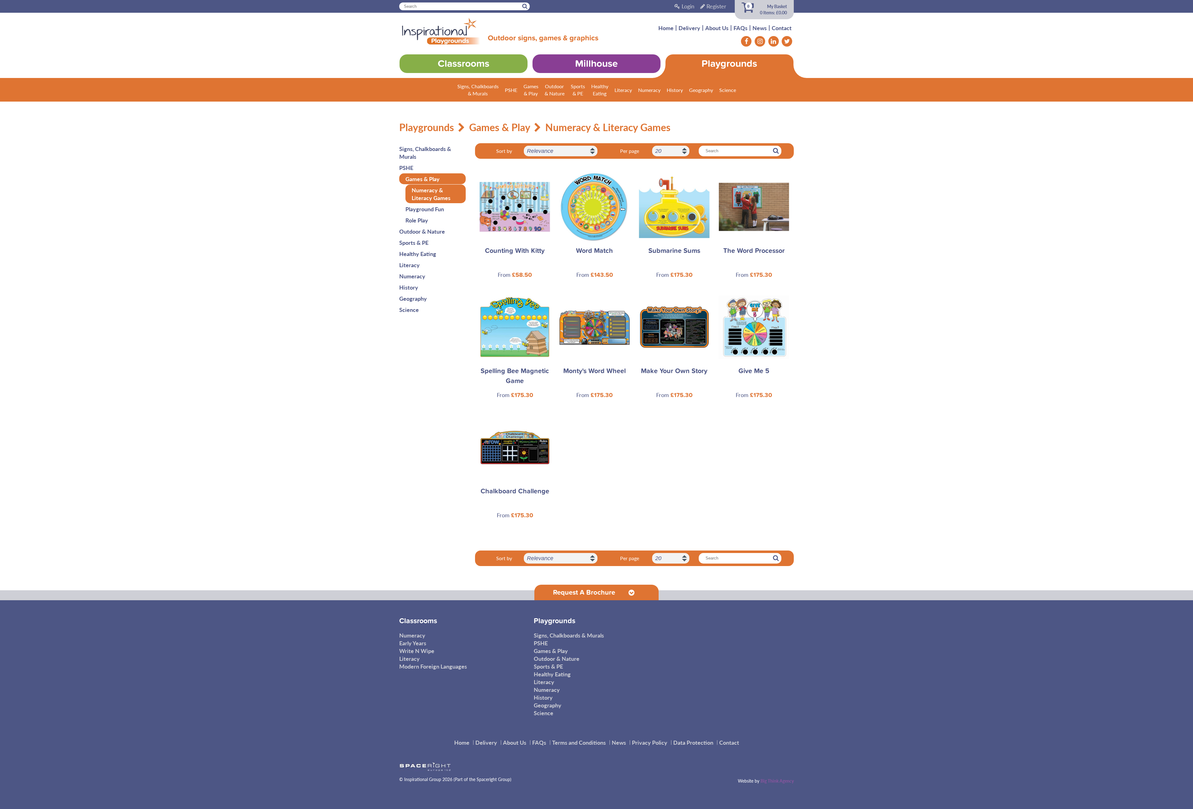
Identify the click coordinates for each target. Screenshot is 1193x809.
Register (715, 6)
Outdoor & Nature (422, 231)
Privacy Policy (649, 742)
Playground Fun (424, 209)
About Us (717, 28)
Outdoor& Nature (555, 90)
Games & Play (499, 127)
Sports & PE (413, 242)
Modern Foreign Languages (433, 666)
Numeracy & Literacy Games (607, 127)
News (759, 28)
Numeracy (649, 89)
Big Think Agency (777, 781)
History (675, 89)
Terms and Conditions (579, 742)
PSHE (511, 89)
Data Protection (693, 742)
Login (687, 6)
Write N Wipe (416, 651)
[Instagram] (760, 41)
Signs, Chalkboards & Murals (425, 152)
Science (727, 89)
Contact (782, 28)
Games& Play (530, 90)
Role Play (416, 220)
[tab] (596, 592)
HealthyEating (599, 90)
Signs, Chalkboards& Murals (478, 90)
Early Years (412, 643)
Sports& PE (578, 90)
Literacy (623, 89)
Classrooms (418, 621)
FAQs (740, 28)
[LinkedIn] (773, 41)
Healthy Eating (417, 254)
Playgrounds (426, 127)
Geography (701, 89)
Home (666, 28)
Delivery (689, 28)
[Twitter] (787, 41)
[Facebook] (746, 41)
